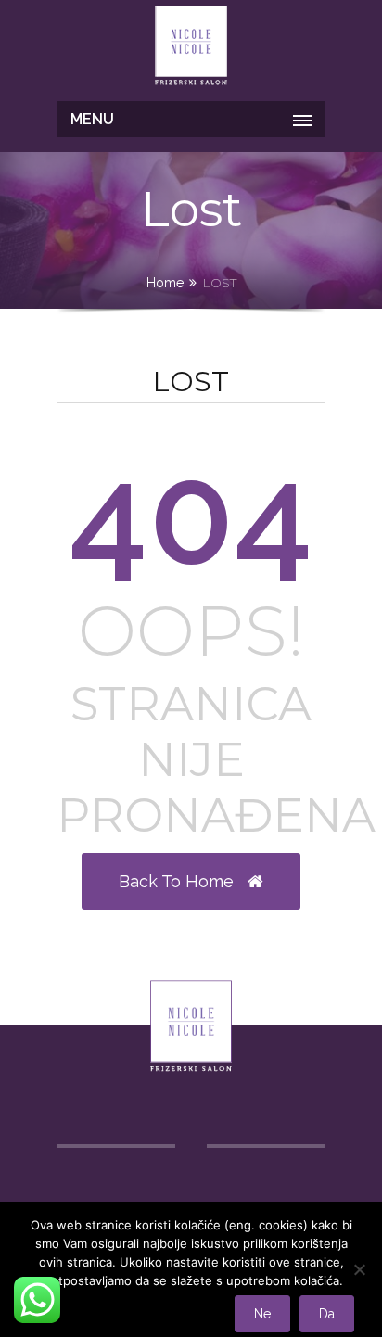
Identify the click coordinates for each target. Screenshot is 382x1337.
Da (327, 1313)
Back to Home (178, 881)
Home (165, 282)
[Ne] (359, 1269)
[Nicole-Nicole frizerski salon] (191, 48)
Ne (262, 1313)
